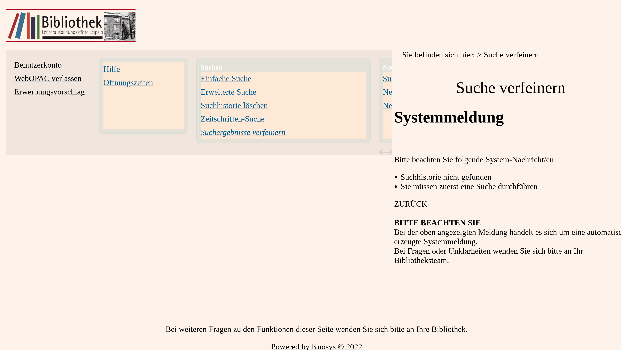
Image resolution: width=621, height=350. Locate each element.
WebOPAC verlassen (48, 78)
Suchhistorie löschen (234, 105)
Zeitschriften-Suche (233, 118)
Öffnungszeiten (128, 82)
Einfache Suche (226, 78)
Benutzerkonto (38, 64)
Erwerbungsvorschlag (49, 91)
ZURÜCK (410, 203)
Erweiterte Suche (228, 91)
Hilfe (111, 69)
